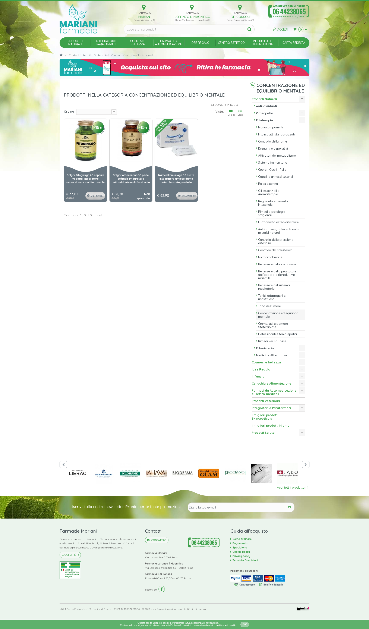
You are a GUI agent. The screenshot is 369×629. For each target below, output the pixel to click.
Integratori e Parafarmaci (271, 408)
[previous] (63, 464)
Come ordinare (242, 539)
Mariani (144, 17)
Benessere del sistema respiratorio (274, 287)
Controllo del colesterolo (275, 250)
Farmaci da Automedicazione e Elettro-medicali (274, 392)
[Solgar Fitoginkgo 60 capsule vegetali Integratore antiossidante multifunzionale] (85, 140)
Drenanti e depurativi (273, 148)
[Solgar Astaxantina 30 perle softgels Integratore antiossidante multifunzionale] (131, 140)
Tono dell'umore (269, 306)
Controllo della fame (272, 141)
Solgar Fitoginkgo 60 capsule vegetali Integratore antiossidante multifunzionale (85, 178)
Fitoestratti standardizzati (276, 134)
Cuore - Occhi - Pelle (272, 170)
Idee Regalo (261, 369)
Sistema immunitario (272, 163)
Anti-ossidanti (266, 106)
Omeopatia (264, 113)
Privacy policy (241, 556)
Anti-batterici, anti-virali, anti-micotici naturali (278, 231)
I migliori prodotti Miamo (270, 426)
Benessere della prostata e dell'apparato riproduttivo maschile (277, 274)
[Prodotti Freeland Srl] (238, 473)
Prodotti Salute (263, 433)
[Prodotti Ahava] (159, 473)
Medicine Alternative (271, 355)
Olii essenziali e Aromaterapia (268, 192)
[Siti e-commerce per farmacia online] (302, 609)
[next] (305, 464)
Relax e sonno (268, 184)
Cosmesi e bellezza (266, 362)
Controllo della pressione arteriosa (275, 241)
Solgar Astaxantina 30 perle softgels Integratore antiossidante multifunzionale (131, 178)
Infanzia (258, 376)
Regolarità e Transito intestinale (273, 203)
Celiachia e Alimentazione (271, 383)
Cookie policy (241, 551)
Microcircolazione (270, 257)
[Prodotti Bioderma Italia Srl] (185, 473)
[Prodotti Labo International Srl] (290, 473)
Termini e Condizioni (245, 560)
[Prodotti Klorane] (133, 473)
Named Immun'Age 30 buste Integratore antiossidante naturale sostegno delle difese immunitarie (176, 179)
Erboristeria (265, 348)
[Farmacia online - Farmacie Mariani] (88, 19)
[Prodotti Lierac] (80, 473)
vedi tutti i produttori (292, 487)
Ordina (69, 111)
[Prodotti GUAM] (211, 473)
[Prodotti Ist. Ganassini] (106, 473)
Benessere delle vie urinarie (277, 264)
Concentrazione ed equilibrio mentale (278, 315)
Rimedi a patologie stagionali (271, 213)
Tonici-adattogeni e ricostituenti (272, 297)
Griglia (231, 114)
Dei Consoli (240, 17)
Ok (245, 624)
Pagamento (240, 543)
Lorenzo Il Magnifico (192, 17)
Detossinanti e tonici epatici (277, 334)
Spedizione (240, 547)
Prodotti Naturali (264, 99)
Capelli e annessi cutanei (275, 177)
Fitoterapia (264, 120)
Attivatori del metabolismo (277, 155)
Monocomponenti (270, 127)
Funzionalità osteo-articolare (278, 222)
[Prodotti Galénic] (264, 473)
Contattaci (159, 540)
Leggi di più (69, 554)
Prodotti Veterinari (266, 401)
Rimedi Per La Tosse (272, 341)
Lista (240, 114)
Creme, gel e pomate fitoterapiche (273, 325)
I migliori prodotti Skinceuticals (265, 416)
